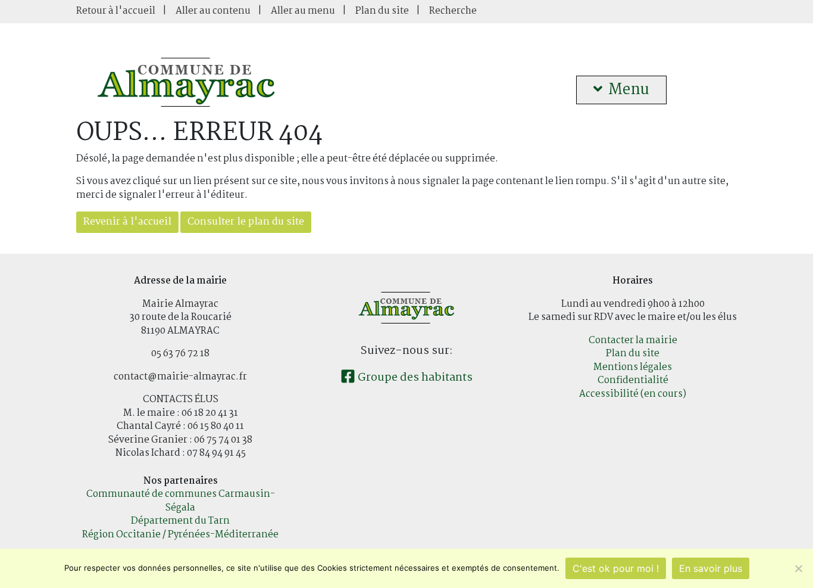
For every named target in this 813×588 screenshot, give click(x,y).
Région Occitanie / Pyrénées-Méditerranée (180, 534)
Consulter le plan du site (245, 222)
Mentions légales (632, 367)
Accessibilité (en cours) (632, 394)
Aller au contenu (213, 11)
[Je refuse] (798, 568)
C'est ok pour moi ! (616, 568)
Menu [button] (628, 90)
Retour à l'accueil (115, 11)
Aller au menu (303, 11)
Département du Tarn (180, 521)
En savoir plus (710, 568)
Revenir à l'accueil (127, 222)
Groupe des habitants (414, 378)
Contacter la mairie (633, 340)
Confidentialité (633, 380)
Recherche (453, 11)
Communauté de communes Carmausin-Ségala (180, 501)
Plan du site (382, 11)
